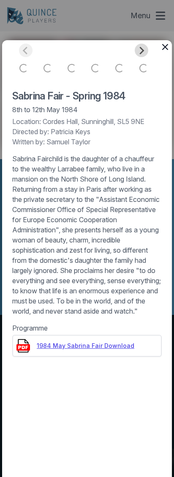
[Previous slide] (26, 50)
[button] (23, 68)
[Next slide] (141, 50)
